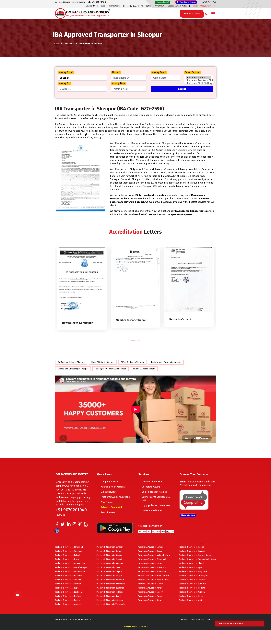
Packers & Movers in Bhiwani (109, 555)
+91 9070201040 (71, 509)
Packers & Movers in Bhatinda (68, 575)
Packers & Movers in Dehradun (110, 580)
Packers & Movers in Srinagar (109, 600)
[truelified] (80, 525)
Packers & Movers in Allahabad (152, 571)
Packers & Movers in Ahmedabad (70, 571)
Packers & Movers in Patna (150, 596)
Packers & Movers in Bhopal (109, 575)
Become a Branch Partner (177, 6)
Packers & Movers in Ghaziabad (152, 559)
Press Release (108, 512)
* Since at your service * (203, 6)
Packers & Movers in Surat (149, 600)
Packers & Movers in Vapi (190, 600)
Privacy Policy (197, 620)
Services (211, 620)
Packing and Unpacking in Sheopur (110, 369)
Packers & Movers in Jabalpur (192, 584)
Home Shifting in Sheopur (102, 362)
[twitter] (62, 525)
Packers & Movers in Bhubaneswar (153, 575)
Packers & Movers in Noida (67, 559)
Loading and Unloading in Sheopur (73, 369)
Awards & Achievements (113, 486)
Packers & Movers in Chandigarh (193, 575)
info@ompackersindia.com (201, 481)
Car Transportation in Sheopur (71, 362)
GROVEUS (144, 626)
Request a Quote (130, 6)
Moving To (65, 83)
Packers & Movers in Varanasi (68, 604)
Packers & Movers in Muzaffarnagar (71, 567)
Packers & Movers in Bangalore (193, 571)
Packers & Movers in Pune (191, 596)
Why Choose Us (108, 502)
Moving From (66, 72)
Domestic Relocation (152, 481)
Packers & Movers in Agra (190, 567)
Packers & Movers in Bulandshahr (70, 563)
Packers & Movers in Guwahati (192, 580)
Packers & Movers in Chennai (68, 580)
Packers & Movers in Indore (150, 584)
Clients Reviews (109, 491)
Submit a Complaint (111, 507)
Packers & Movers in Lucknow (68, 592)
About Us (183, 620)
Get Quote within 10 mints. (232, 623)
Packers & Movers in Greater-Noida (154, 580)
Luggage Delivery (156, 505)
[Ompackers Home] (82, 13)
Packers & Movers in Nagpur (68, 596)
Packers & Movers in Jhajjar (150, 551)
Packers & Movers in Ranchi (67, 600)
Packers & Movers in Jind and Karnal (195, 555)
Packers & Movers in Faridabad (69, 547)
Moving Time (118, 83)
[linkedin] (69, 525)
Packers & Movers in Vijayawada (110, 604)
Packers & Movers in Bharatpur (152, 567)
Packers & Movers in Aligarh (109, 571)
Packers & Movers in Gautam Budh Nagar (197, 559)
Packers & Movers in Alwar (108, 567)
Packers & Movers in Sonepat (68, 551)
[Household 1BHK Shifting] (198, 83)
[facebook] (57, 525)
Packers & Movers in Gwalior (68, 584)
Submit (182, 89)
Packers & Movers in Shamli (191, 563)
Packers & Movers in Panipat (192, 551)
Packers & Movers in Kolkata (192, 588)
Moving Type (159, 72)
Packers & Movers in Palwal (67, 555)
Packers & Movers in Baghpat (109, 563)
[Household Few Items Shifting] (198, 80)
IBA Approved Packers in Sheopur (165, 362)
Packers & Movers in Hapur (150, 563)
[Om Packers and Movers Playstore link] (115, 527)
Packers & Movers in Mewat (150, 547)
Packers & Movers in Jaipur (67, 588)
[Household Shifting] (198, 77)
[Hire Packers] (57, 531)
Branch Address (115, 6)
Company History (109, 481)
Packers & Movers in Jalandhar (110, 588)
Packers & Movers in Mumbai (192, 592)
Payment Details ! (162, 2)
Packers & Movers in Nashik (109, 596)
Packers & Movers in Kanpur (150, 588)
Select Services (193, 72)
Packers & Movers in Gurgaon (109, 547)
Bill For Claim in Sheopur (144, 369)
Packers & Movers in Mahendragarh (154, 555)
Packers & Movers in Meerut (109, 559)
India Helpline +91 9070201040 (152, 6)
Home (56, 43)
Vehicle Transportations (154, 491)
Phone (116, 72)
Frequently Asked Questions (115, 497)
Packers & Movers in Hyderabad (110, 584)
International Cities (152, 510)
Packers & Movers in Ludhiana (109, 592)
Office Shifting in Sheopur (132, 362)
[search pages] (206, 13)
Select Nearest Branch (187, 2)
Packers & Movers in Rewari (109, 551)
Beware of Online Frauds (95, 6)
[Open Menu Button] (213, 14)
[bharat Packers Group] (86, 525)
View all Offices (189, 515)
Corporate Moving (151, 486)
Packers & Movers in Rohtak (191, 547)
